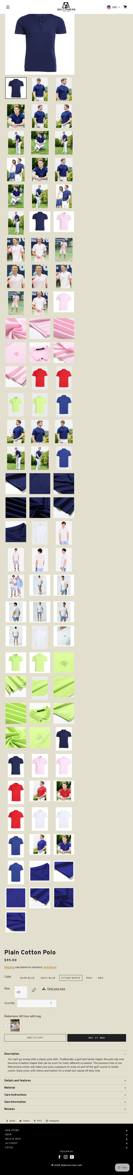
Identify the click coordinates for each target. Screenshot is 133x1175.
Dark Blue (27, 978)
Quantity (9, 1003)
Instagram (54, 1121)
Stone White (70, 978)
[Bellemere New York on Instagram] (66, 1157)
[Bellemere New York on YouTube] (72, 1157)
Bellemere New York (71, 1165)
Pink (89, 978)
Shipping (9, 967)
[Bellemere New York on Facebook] (59, 1157)
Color (7, 976)
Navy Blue (48, 978)
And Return (49, 967)
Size (7, 988)
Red (100, 978)
